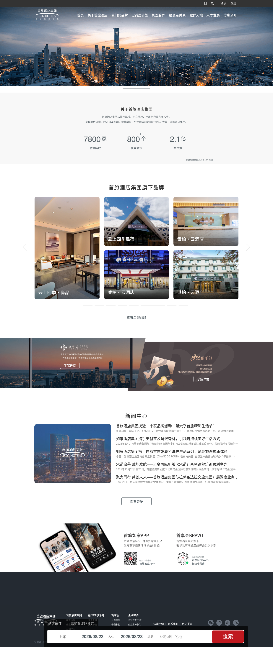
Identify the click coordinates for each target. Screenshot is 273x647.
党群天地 (196, 15)
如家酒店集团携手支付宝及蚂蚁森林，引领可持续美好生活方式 (168, 439)
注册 (233, 3)
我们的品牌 (119, 15)
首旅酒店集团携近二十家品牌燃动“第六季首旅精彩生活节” (166, 426)
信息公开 (230, 15)
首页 (80, 15)
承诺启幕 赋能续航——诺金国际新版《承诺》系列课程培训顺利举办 (171, 464)
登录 (223, 3)
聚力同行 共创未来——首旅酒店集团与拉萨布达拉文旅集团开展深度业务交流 (179, 477)
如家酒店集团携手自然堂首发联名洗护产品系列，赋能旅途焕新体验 (172, 451)
